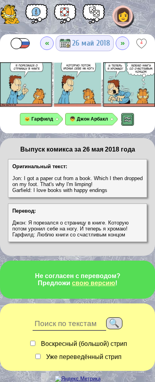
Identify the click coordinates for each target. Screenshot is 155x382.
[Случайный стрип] (94, 16)
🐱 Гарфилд (38, 119)
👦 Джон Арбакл (89, 119)
